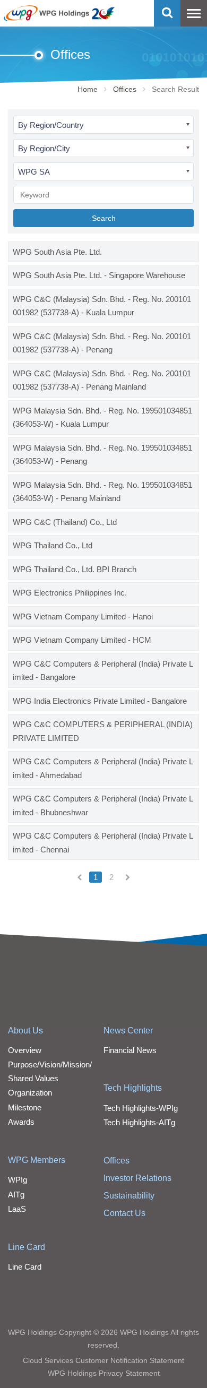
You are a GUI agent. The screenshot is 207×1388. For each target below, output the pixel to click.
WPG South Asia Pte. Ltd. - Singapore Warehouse (99, 275)
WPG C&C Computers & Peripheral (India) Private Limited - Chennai (103, 842)
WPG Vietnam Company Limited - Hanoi (83, 616)
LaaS (17, 1208)
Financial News (130, 1050)
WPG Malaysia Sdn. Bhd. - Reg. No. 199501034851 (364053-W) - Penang (102, 454)
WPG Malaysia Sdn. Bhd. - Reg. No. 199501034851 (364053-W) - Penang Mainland (102, 491)
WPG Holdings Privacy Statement (104, 1373)
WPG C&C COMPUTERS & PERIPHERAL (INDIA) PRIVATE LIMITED (103, 731)
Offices (124, 89)
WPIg (17, 1179)
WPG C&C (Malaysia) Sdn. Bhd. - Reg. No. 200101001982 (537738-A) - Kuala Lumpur (102, 306)
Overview (24, 1050)
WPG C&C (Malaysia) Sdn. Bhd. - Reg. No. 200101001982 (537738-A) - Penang (102, 343)
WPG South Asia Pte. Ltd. (57, 251)
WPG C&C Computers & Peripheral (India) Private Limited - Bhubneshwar (103, 805)
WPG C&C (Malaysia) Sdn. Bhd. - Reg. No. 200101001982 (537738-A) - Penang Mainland (102, 380)
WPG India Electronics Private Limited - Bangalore (100, 700)
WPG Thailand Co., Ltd (52, 545)
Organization (30, 1092)
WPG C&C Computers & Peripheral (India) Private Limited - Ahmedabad (103, 768)
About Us (25, 1030)
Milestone (24, 1107)
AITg (16, 1194)
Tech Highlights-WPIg (141, 1108)
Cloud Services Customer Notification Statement (103, 1360)
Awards (21, 1121)
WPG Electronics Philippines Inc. (70, 592)
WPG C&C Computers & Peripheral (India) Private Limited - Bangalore (103, 670)
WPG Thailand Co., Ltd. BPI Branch (74, 569)
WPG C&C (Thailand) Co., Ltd (65, 522)
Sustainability (129, 1195)
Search (104, 218)
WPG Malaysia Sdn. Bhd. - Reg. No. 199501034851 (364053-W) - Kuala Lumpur (102, 417)
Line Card (26, 1247)
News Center (128, 1030)
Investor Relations (137, 1178)
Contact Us (124, 1213)
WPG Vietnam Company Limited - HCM (82, 639)
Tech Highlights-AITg (139, 1122)
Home (87, 89)
